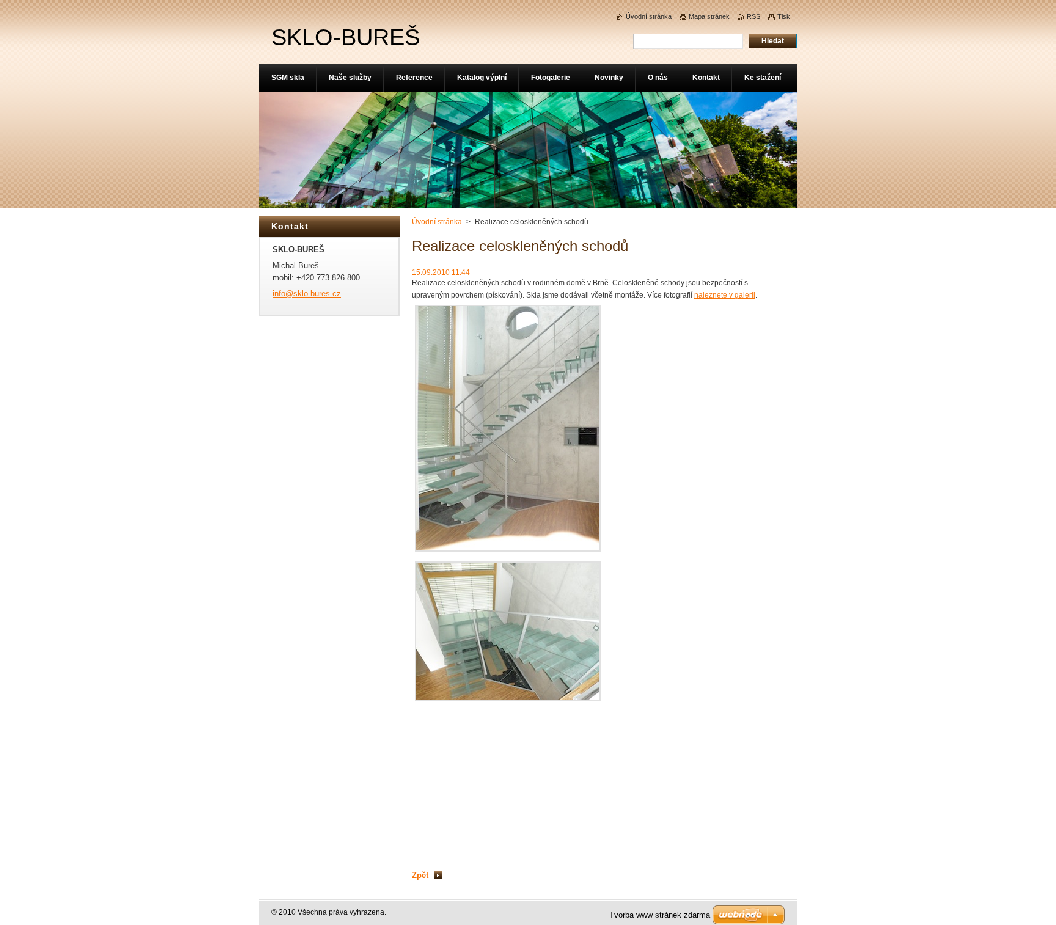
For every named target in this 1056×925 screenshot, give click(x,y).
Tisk (783, 16)
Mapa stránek (709, 16)
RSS (753, 16)
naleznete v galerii (724, 295)
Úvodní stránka (437, 221)
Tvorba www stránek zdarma (659, 915)
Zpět (420, 875)
